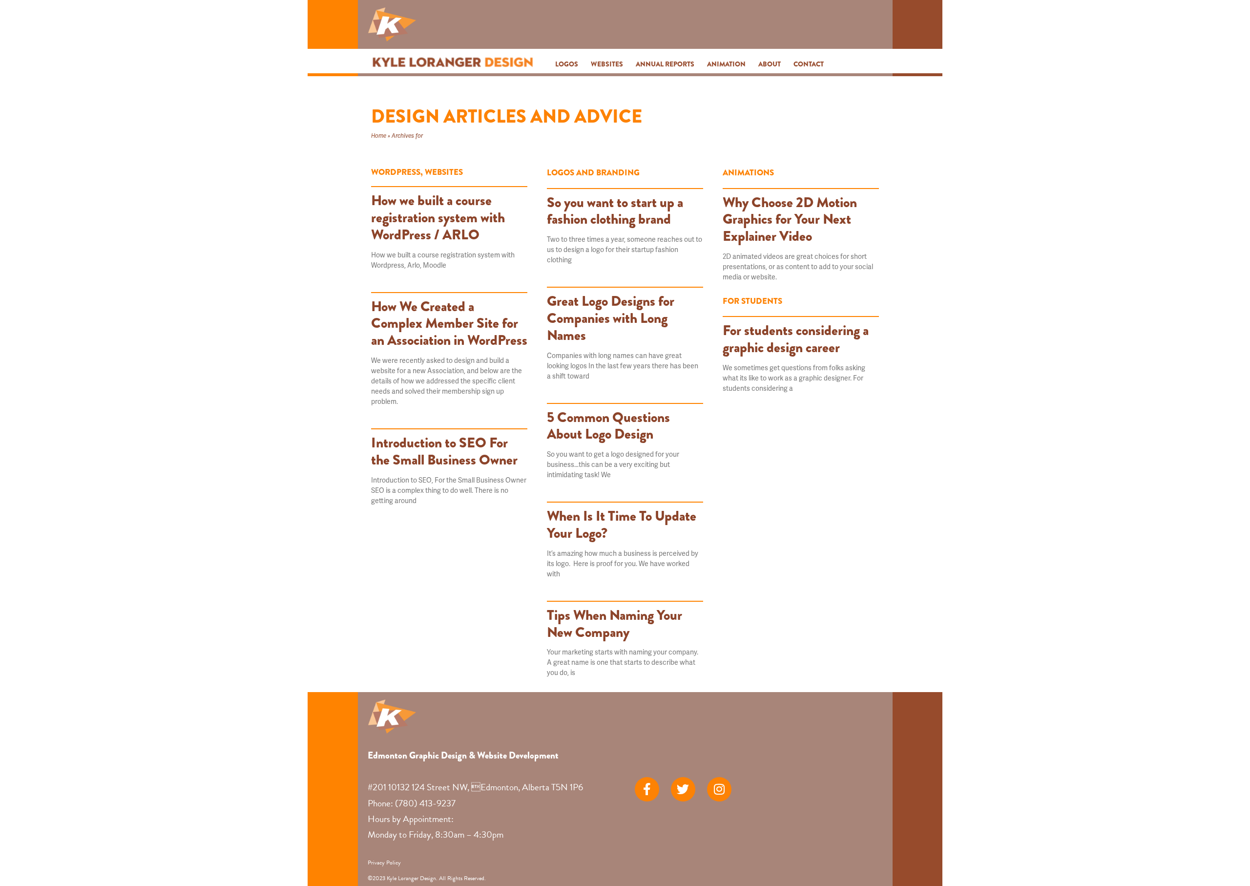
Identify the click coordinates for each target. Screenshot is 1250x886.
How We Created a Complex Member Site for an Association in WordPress (449, 323)
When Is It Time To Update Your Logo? (621, 524)
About (769, 64)
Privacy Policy (384, 862)
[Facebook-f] (647, 789)
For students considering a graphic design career (796, 339)
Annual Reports (665, 64)
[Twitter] (683, 789)
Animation (726, 64)
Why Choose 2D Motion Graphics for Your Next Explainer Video (790, 219)
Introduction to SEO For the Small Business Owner (444, 451)
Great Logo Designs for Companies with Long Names (610, 318)
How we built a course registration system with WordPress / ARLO (438, 217)
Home (378, 135)
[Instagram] (719, 789)
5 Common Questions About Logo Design (608, 425)
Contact (808, 64)
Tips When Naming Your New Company (614, 623)
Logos (566, 64)
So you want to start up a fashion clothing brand (615, 211)
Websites (607, 64)
